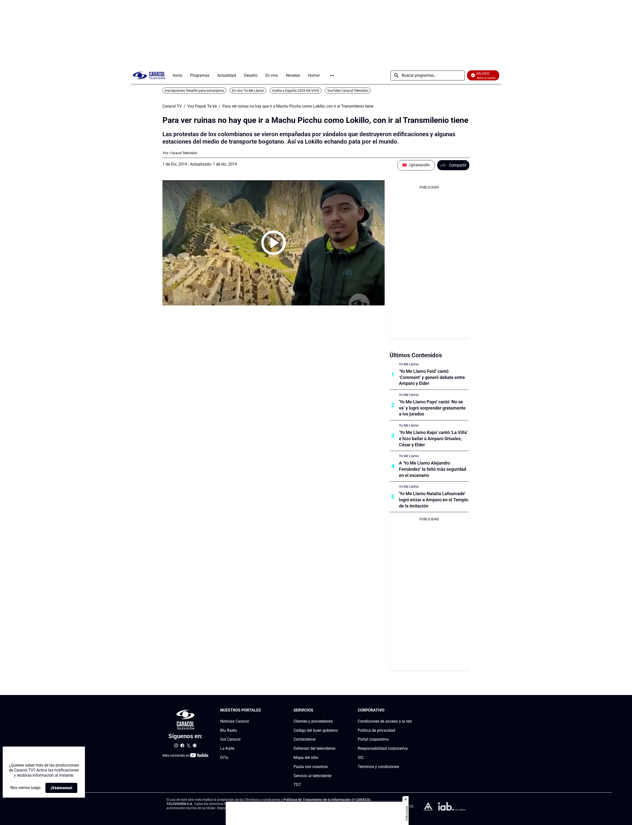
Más (332, 75)
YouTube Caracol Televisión (348, 91)
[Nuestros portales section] (262, 710)
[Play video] (273, 242)
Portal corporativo (373, 739)
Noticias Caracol (234, 721)
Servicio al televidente (312, 775)
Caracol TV (172, 106)
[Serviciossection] (336, 710)
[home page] (149, 75)
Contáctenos (305, 739)
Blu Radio (228, 730)
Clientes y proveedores (313, 721)
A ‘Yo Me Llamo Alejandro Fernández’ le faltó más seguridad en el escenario (432, 469)
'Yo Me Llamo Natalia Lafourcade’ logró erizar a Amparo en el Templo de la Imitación (433, 499)
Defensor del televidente (314, 748)
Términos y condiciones (378, 766)
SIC (361, 757)
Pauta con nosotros (311, 766)
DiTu (224, 757)
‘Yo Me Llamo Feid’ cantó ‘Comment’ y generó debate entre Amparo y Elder (432, 377)
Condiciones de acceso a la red (385, 721)
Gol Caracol (230, 739)
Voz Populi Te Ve (202, 106)
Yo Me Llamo (409, 364)
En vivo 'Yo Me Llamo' (248, 91)
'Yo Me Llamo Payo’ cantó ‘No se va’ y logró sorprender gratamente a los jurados (432, 408)
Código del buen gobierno (316, 730)
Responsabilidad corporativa (383, 748)
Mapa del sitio (306, 757)
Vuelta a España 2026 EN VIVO (295, 91)
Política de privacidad (376, 730)
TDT (297, 785)
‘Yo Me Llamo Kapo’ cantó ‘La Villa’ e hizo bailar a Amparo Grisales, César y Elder (433, 438)
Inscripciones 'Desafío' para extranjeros (194, 91)
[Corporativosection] (410, 710)
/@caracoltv (419, 165)
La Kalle (227, 748)
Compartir (457, 165)
